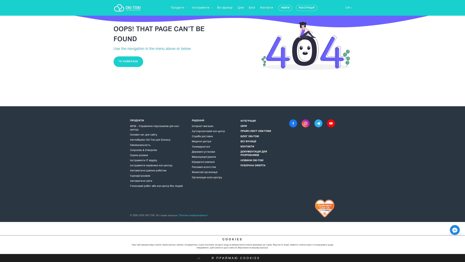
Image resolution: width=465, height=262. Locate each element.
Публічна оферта (252, 165)
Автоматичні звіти (141, 181)
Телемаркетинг (201, 147)
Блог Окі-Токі (249, 136)
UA (347, 7)
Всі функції (248, 141)
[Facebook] (293, 123)
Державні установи (203, 152)
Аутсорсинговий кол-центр (208, 131)
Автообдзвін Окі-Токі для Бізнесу (150, 140)
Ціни (243, 126)
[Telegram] (318, 123)
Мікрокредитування (204, 157)
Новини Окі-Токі (251, 160)
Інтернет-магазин (202, 126)
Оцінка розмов (139, 155)
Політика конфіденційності (193, 215)
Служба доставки (202, 136)
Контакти (247, 147)
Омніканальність (140, 145)
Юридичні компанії (203, 162)
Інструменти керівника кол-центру (151, 165)
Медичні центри (201, 141)
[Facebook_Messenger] (455, 230)
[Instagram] (306, 123)
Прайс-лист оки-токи (255, 131)
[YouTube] (331, 123)
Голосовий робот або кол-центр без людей (156, 186)
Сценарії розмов (140, 176)
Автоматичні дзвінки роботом (148, 171)
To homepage (128, 61)
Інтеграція (248, 121)
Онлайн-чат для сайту (143, 135)
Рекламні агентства (204, 167)
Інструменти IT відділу (143, 160)
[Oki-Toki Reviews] (325, 208)
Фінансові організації (204, 172)
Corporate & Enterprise (143, 150)
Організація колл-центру (207, 177)
